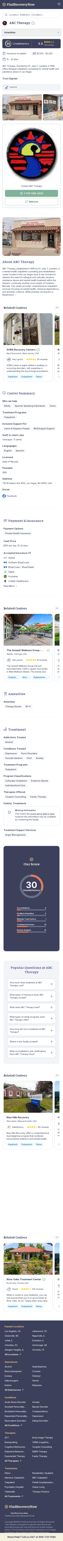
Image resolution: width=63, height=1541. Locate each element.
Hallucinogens (11, 1380)
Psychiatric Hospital (14, 1487)
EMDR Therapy (39, 1451)
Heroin (35, 1380)
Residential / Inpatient (42, 1473)
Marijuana (37, 1385)
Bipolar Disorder (40, 1407)
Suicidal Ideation (14, 758)
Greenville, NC (12, 1336)
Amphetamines (39, 1366)
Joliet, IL (9, 1340)
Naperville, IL (38, 1336)
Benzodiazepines (13, 1371)
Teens (52, 406)
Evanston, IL (38, 1340)
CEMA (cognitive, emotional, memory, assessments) (41, 1442)
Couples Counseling (42, 1447)
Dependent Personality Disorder (16, 1416)
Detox (8, 1473)
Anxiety (39, 758)
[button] (31, 984)
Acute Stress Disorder (15, 1402)
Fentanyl (36, 1376)
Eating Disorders (40, 1420)
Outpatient (10, 1482)
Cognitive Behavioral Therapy (15, 1447)
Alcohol (9, 742)
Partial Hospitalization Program (42, 1482)
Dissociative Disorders (15, 1420)
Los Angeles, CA (13, 1331)
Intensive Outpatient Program (14, 1477)
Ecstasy (8, 1376)
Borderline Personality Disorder (15, 1411)
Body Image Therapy (42, 1437)
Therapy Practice (40, 1491)
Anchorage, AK (39, 1345)
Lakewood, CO (39, 1331)
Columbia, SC (11, 1345)
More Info (45, 317)
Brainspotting (11, 1442)
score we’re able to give (42, 814)
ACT (7, 1437)
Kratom (8, 1385)
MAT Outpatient (39, 1477)
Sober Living (38, 1487)
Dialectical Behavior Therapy (14, 1451)
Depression (11, 753)
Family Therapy (39, 1456)
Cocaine (36, 1371)
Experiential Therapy (15, 1456)
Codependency (40, 1411)
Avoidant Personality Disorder (14, 1407)
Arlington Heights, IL (14, 1350)
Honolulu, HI (38, 1350)
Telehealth (10, 1491)
